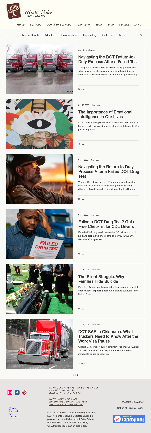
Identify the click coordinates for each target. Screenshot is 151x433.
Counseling (89, 35)
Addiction (50, 35)
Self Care (107, 35)
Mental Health (30, 35)
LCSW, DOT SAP (34, 15)
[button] (141, 35)
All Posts (11, 35)
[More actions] (139, 50)
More (122, 35)
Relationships (69, 35)
